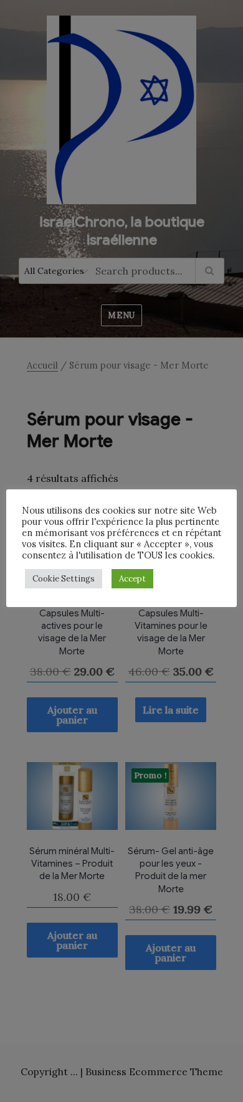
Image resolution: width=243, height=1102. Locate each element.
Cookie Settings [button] (63, 578)
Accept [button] (132, 578)
